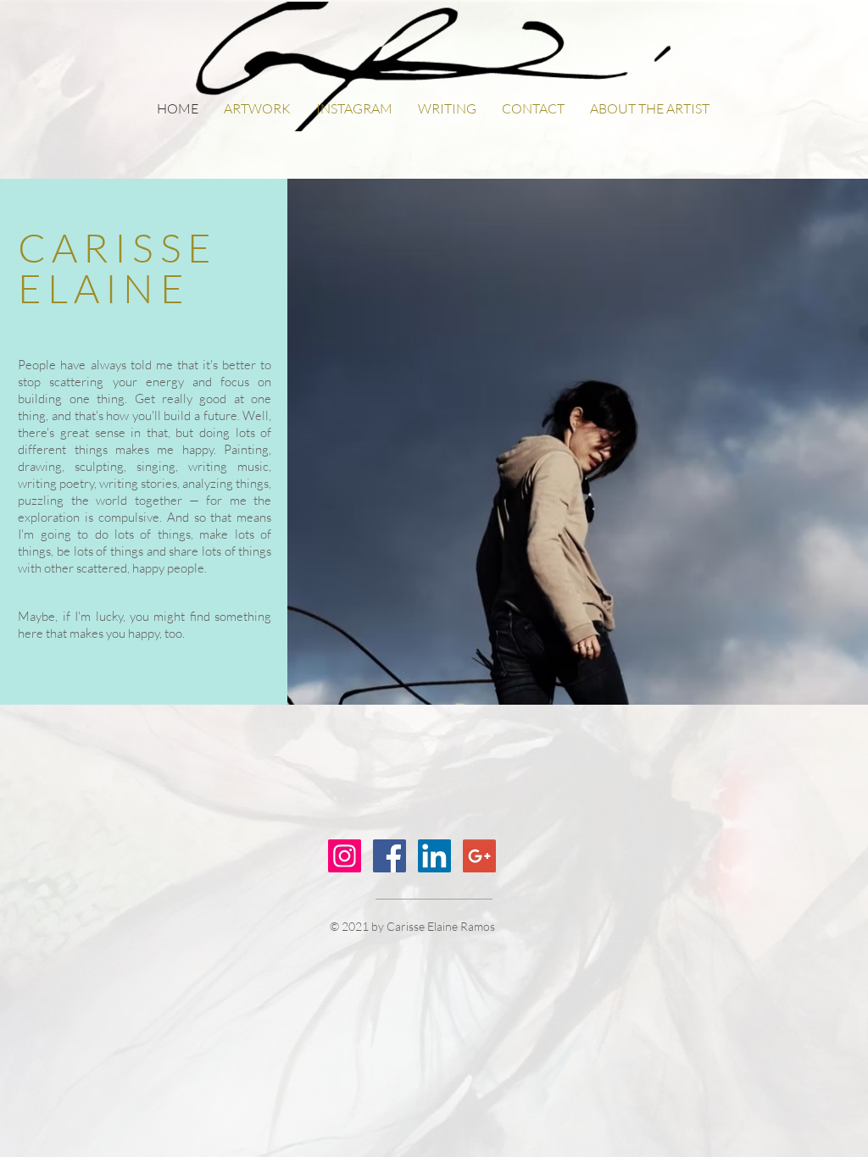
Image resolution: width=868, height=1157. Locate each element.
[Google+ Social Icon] (479, 855)
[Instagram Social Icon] (344, 855)
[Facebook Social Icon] (389, 855)
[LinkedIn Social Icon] (434, 855)
